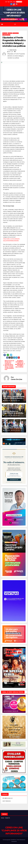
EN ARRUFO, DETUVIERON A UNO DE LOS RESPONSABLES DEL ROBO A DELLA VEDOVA (19, 364)
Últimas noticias (6, 34)
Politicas (5, 33)
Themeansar (14, 841)
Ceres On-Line (12, 50)
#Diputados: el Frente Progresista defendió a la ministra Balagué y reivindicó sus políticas (16, 56)
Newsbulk (22, 839)
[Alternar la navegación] (15, 24)
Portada (10, 33)
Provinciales (15, 33)
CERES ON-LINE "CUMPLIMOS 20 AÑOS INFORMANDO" (14, 12)
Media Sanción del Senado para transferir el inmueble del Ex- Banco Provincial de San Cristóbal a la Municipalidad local (9, 365)
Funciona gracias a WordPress (9, 839)
